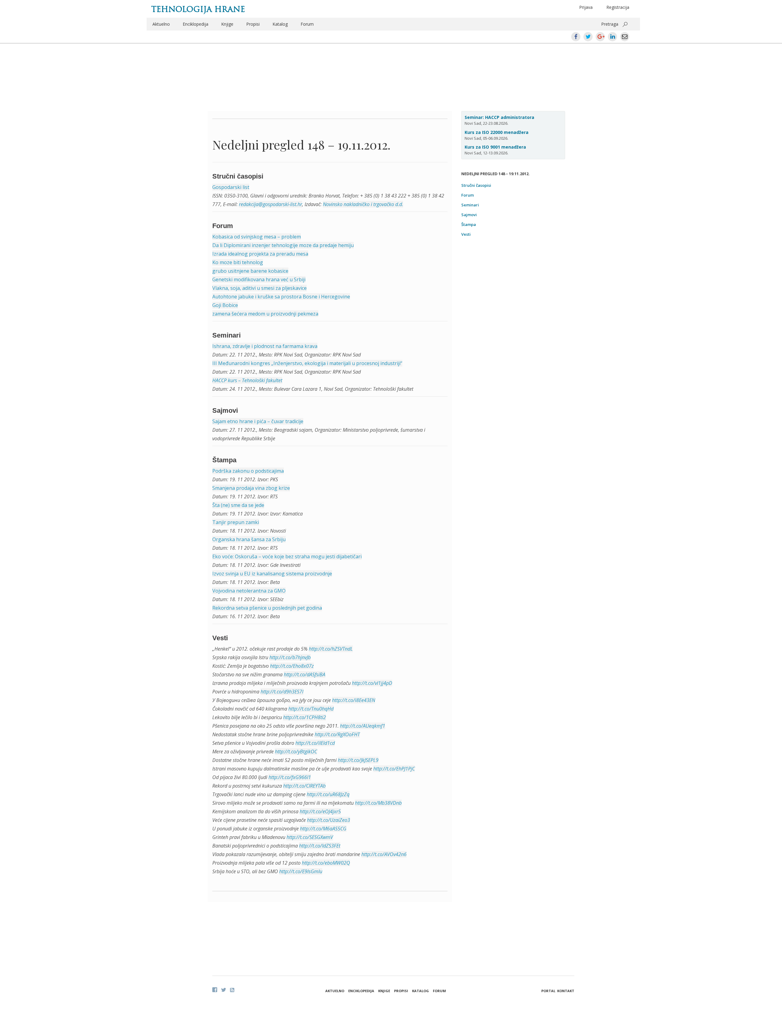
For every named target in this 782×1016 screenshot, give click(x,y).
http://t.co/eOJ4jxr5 (320, 811)
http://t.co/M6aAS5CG (323, 828)
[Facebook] (214, 989)
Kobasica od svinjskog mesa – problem (256, 236)
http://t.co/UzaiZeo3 (328, 820)
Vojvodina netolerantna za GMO (249, 590)
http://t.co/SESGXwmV (310, 837)
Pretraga (609, 24)
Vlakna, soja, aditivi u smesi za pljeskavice (259, 288)
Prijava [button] (586, 7)
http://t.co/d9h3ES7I (282, 691)
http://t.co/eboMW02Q (326, 862)
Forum (307, 24)
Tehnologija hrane (198, 9)
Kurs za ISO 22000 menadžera (496, 132)
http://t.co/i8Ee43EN (353, 700)
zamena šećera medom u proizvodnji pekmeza (265, 313)
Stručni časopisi (476, 185)
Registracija (617, 7)
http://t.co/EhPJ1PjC (394, 768)
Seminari (470, 205)
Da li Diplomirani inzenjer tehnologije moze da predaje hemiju (283, 245)
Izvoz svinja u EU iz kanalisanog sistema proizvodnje (272, 573)
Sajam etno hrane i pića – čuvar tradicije (257, 421)
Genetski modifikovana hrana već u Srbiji (258, 279)
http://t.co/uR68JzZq (328, 794)
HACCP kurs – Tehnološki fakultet (247, 380)
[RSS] (232, 990)
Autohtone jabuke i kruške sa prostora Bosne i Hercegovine (281, 296)
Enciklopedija (195, 24)
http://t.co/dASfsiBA (304, 674)
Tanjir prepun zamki (235, 522)
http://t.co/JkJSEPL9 (358, 760)
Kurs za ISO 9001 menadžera (495, 147)
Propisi (253, 24)
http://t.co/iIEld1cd (315, 743)
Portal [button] (548, 990)
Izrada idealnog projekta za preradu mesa (260, 253)
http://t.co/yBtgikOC (296, 751)
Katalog (280, 24)
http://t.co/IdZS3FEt (319, 845)
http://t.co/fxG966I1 (290, 777)
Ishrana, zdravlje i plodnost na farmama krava (264, 346)
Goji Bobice (225, 305)
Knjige (227, 24)
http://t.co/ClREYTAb (304, 785)
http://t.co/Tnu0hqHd (311, 708)
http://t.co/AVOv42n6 (384, 854)
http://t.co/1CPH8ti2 (304, 717)
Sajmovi (469, 214)
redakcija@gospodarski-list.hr (270, 204)
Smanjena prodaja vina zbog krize (251, 488)
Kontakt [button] (565, 990)
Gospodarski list (230, 187)
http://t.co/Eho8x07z (292, 666)
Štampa (468, 224)
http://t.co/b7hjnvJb (290, 657)
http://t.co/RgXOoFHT (337, 734)
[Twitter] (223, 989)
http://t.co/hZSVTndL (331, 648)
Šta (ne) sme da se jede (238, 505)
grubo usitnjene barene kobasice (250, 271)
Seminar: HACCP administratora (499, 117)
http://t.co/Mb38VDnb (378, 803)
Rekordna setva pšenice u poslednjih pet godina (267, 607)
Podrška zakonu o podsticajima (248, 470)
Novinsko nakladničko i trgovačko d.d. (363, 204)
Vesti (466, 234)
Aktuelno (161, 24)
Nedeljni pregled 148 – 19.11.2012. (301, 144)
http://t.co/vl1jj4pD (372, 683)
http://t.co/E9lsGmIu (300, 871)
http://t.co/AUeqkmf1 (362, 725)
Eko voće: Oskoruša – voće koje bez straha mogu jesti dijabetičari (287, 556)
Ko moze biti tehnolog (237, 262)
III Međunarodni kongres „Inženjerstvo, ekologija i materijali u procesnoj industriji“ (307, 363)
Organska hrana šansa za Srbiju (249, 539)
